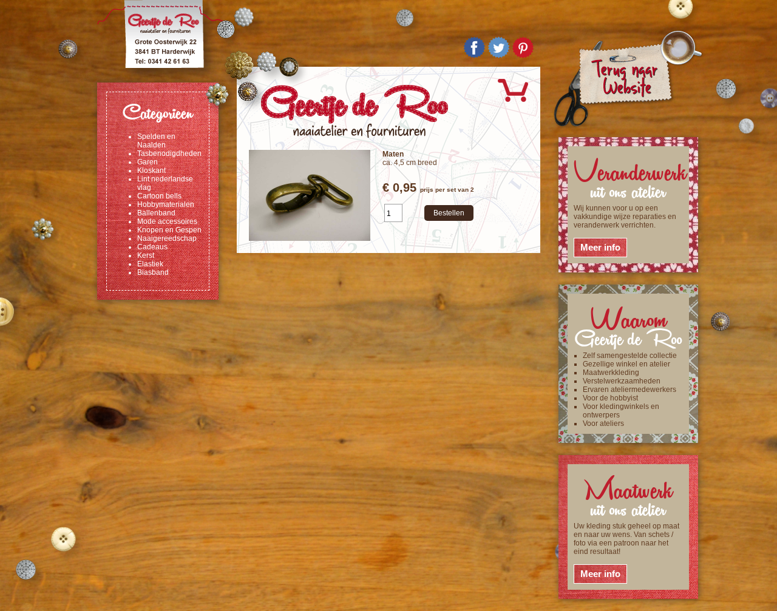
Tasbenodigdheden (169, 153)
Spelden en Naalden (156, 140)
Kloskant (151, 170)
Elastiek (150, 264)
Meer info (600, 247)
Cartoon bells (159, 196)
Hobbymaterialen (165, 204)
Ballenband (156, 213)
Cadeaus (152, 247)
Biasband (153, 272)
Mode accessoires (167, 221)
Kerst (145, 255)
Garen (147, 162)
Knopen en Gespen (169, 230)
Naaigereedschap (167, 238)
